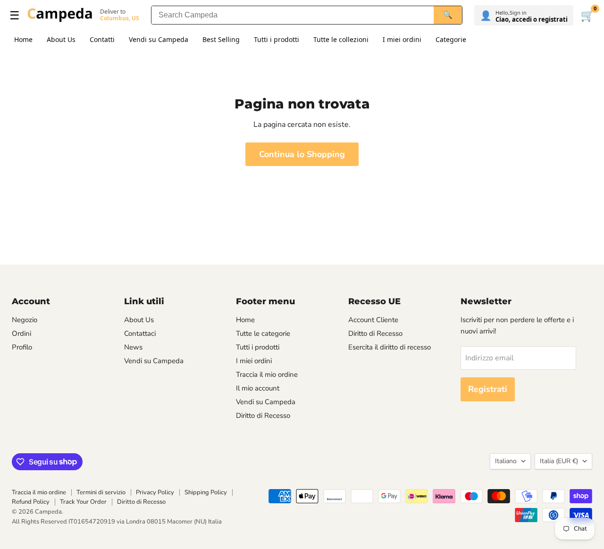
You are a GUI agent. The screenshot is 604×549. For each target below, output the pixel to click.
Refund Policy (31, 502)
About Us (61, 39)
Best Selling (221, 39)
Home (23, 39)
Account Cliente (373, 319)
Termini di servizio (101, 492)
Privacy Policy (155, 492)
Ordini (21, 333)
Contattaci (140, 333)
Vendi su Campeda (158, 39)
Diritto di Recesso (263, 415)
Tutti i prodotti (276, 39)
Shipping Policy (206, 492)
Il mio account (257, 388)
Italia (559, 461)
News (133, 347)
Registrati (487, 389)
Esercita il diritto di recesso (389, 347)
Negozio (24, 319)
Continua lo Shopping (302, 154)
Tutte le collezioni (341, 39)
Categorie (451, 39)
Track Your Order (83, 502)
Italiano (506, 461)
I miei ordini (402, 39)
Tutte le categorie (263, 333)
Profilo (22, 347)
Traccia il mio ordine (267, 374)
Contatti (102, 39)
